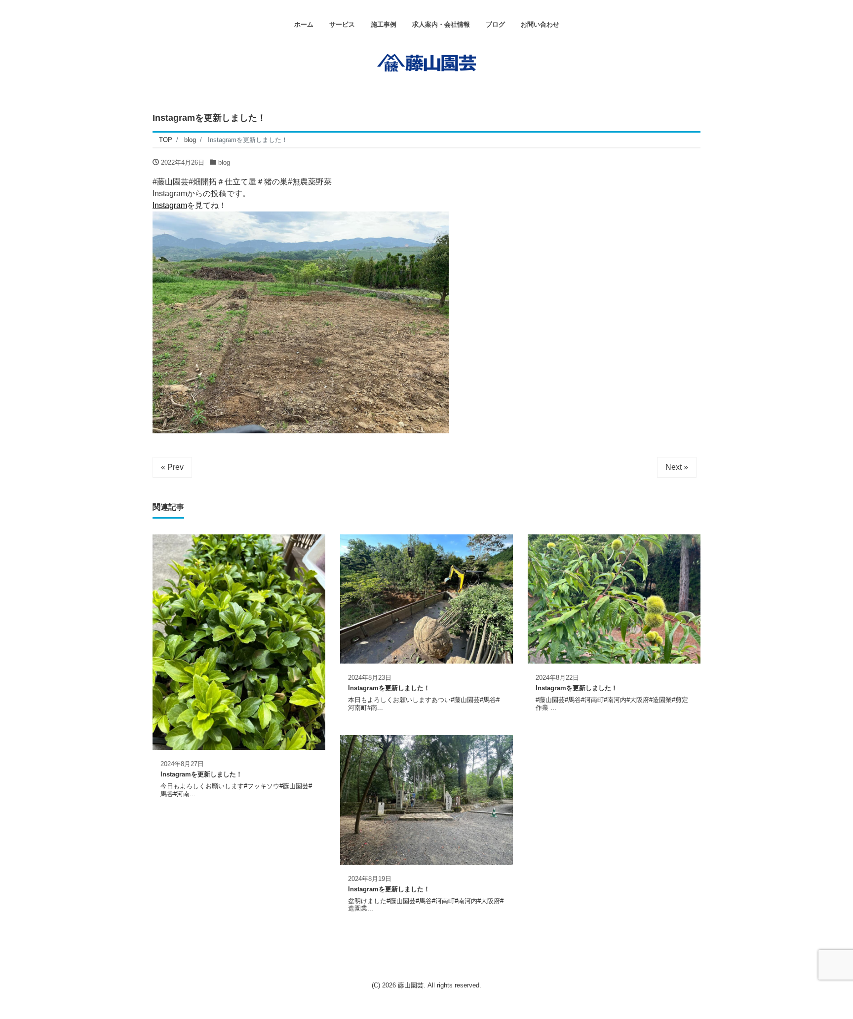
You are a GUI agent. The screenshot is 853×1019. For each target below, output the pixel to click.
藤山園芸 (411, 985)
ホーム (303, 24)
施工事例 (383, 24)
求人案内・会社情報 (441, 24)
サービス (342, 24)
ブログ (495, 24)
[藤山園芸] (426, 61)
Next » (676, 467)
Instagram (170, 205)
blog (224, 162)
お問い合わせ (540, 24)
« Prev (172, 467)
